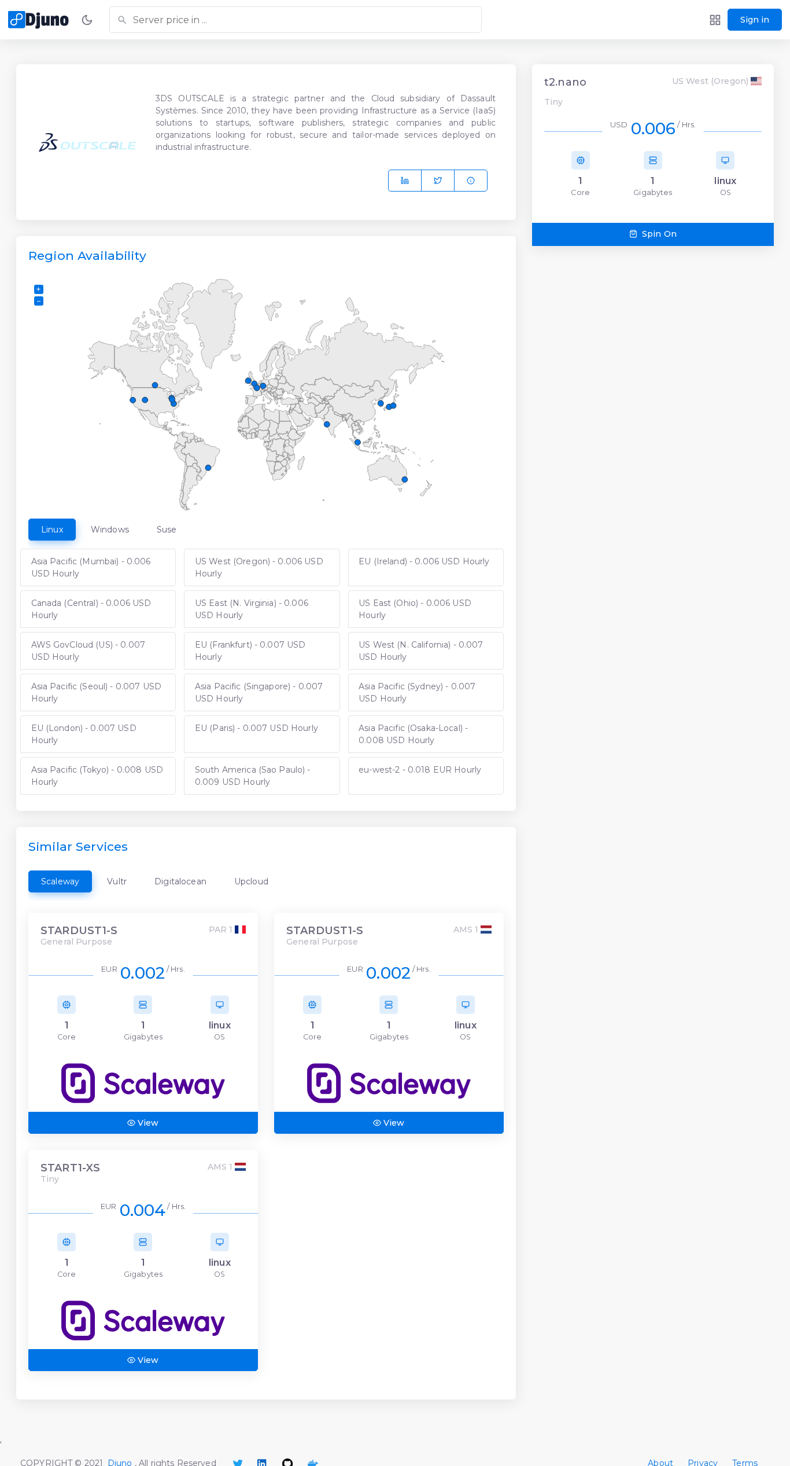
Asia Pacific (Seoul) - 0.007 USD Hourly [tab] (96, 692)
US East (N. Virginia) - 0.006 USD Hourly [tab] (251, 609)
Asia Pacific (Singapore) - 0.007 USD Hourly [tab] (259, 692)
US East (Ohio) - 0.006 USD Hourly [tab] (415, 609)
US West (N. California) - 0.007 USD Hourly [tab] (421, 651)
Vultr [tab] (117, 881)
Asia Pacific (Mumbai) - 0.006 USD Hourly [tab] (91, 567)
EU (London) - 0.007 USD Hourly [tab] (83, 734)
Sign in (754, 19)
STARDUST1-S (79, 931)
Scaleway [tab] (60, 881)
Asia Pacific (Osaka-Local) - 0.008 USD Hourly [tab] (413, 734)
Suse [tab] (167, 529)
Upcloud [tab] (251, 881)
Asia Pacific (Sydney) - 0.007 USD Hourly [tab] (417, 692)
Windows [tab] (110, 529)
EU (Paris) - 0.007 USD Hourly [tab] (256, 728)
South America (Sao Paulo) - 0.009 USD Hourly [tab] (253, 776)
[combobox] (295, 19)
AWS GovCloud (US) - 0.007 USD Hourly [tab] (88, 651)
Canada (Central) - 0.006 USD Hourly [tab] (91, 609)
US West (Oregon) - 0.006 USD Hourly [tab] (259, 567)
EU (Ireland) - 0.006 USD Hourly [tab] (424, 561)
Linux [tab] (52, 529)
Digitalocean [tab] (180, 881)
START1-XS (70, 1168)
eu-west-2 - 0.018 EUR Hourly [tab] (420, 770)
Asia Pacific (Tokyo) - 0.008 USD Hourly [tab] (97, 776)
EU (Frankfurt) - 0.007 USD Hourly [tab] (250, 651)
